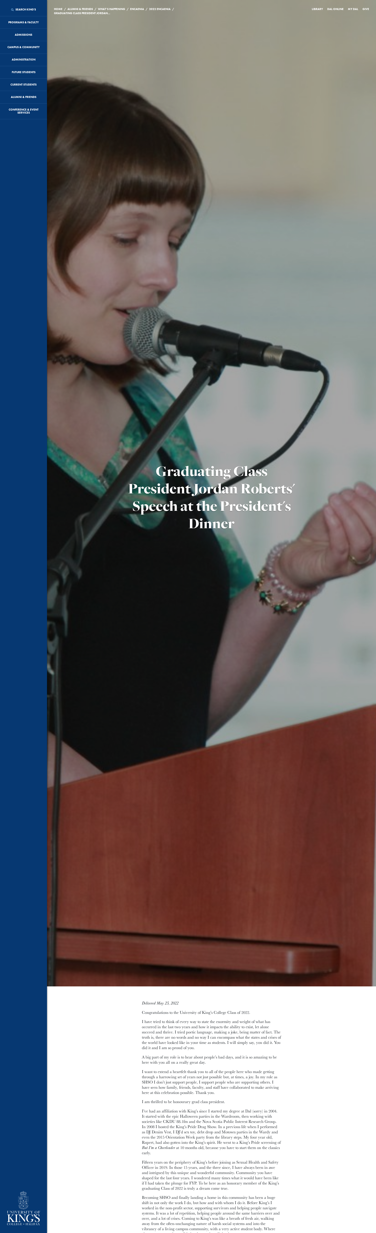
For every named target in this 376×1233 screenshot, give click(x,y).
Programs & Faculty (23, 22)
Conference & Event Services (24, 111)
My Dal (353, 9)
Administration (23, 59)
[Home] (23, 1208)
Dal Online (335, 9)
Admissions (23, 35)
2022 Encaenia (160, 9)
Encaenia (137, 9)
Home (58, 9)
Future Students (23, 72)
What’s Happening (111, 9)
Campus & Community (23, 47)
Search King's (25, 9)
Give (366, 9)
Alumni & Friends (23, 97)
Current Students (23, 84)
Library (317, 9)
